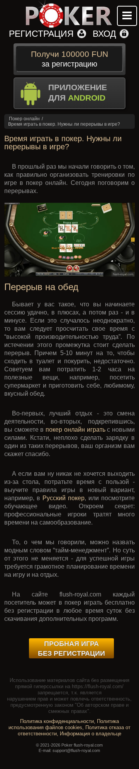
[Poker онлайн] (69, 14)
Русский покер (63, 498)
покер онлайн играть (75, 429)
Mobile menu (127, 16)
